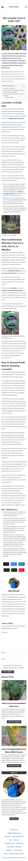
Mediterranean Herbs (14, 833)
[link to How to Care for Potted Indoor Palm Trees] (14, 690)
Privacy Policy (18, 850)
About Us (14, 818)
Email (4, 659)
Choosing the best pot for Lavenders (12, 410)
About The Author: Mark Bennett (14, 853)
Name (4, 652)
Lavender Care (14, 829)
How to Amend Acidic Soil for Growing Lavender (13, 94)
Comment (5, 632)
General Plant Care (17, 836)
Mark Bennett (14, 591)
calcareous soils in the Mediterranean (13, 111)
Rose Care (8, 836)
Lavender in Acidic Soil (9, 88)
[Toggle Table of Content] (23, 86)
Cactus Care (19, 843)
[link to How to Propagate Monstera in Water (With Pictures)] (14, 736)
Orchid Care (10, 846)
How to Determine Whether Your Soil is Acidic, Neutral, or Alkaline (14, 91)
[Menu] (2, 7)
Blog (10, 840)
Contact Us (9, 850)
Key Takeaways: (9, 97)
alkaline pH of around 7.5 (16, 118)
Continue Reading (14, 722)
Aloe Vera (18, 846)
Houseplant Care (10, 843)
